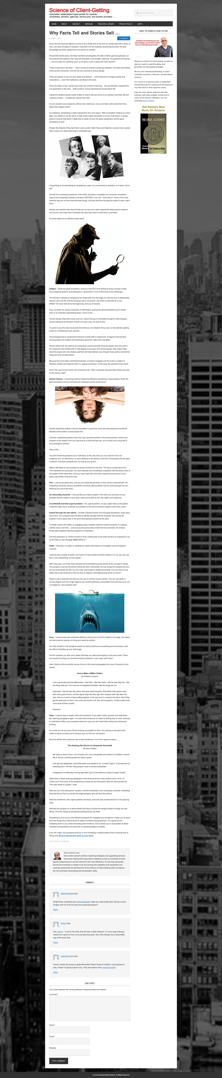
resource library (148, 100)
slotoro (63, 923)
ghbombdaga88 (67, 893)
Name (52, 1025)
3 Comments (123, 38)
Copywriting (64, 841)
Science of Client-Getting (64, 12)
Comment (53, 994)
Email (52, 1036)
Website (52, 1048)
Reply (55, 909)
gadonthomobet (67, 956)
